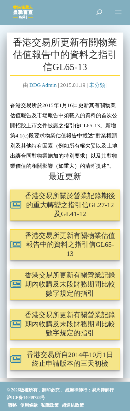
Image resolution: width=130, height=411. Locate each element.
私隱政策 (50, 405)
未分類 (97, 85)
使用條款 (29, 405)
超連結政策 (73, 405)
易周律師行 (103, 390)
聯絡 (12, 405)
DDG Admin (43, 85)
